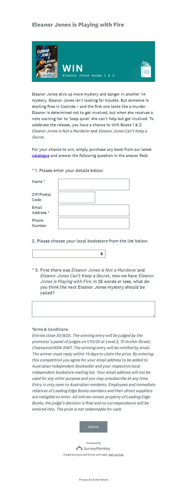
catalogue (40, 155)
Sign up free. (116, 454)
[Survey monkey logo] (93, 448)
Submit (93, 427)
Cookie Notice (99, 479)
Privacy (83, 479)
